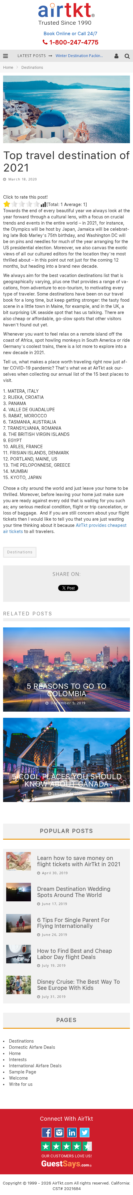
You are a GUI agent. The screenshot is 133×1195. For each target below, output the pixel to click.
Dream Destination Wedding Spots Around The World (73, 892)
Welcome (18, 1078)
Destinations (19, 552)
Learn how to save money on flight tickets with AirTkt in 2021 (78, 861)
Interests (18, 1059)
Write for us (20, 1084)
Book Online (57, 33)
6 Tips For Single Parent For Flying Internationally (73, 923)
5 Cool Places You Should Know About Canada (67, 780)
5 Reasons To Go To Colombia (67, 690)
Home (8, 67)
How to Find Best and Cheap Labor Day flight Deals (74, 954)
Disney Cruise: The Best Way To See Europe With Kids (78, 984)
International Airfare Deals (35, 1065)
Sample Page (22, 1071)
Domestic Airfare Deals (32, 1047)
